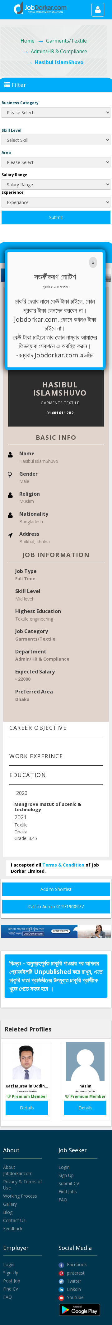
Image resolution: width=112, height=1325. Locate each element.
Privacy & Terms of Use (22, 1185)
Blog (7, 1212)
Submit (56, 217)
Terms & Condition (63, 865)
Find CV (10, 1289)
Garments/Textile (66, 40)
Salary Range (14, 174)
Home (28, 40)
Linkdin (73, 1289)
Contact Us (14, 1220)
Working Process (20, 1196)
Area (6, 152)
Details (27, 1108)
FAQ (62, 1200)
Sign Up (66, 1175)
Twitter (73, 1281)
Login (64, 1167)
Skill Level (11, 130)
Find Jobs (67, 1192)
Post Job (11, 1281)
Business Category (20, 102)
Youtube (75, 1297)
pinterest (75, 1273)
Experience (13, 192)
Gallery (10, 1204)
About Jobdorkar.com (18, 1170)
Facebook (76, 1264)
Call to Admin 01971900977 (56, 906)
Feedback (12, 1228)
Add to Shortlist (56, 889)
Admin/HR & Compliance (59, 51)
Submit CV (68, 1183)
